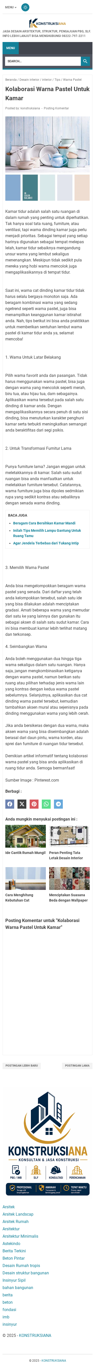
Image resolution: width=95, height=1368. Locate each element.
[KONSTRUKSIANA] (47, 23)
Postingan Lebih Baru (22, 1065)
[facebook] (9, 804)
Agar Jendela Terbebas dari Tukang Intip (46, 543)
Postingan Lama (77, 1065)
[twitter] (21, 804)
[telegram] (58, 804)
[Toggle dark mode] (25, 7)
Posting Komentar (56, 108)
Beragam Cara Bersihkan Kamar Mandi (44, 523)
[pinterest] (34, 804)
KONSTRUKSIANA (35, 1335)
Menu (9, 7)
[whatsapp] (46, 804)
